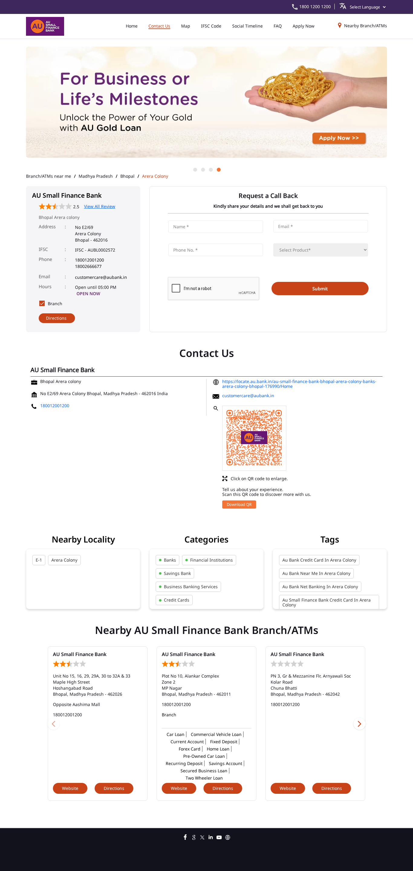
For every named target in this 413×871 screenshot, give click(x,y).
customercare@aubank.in (101, 277)
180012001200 (89, 260)
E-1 (39, 560)
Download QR (239, 504)
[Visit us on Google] (194, 836)
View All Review (99, 206)
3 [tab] (210, 169)
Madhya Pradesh (96, 176)
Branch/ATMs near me (48, 176)
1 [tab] (194, 169)
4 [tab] (218, 169)
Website (70, 788)
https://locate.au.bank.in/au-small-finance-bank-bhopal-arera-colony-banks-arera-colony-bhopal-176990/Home (299, 383)
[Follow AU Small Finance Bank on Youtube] (219, 836)
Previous (53, 723)
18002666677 (88, 266)
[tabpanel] (206, 103)
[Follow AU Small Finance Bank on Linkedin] (211, 836)
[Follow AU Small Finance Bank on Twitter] (202, 836)
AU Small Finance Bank (79, 654)
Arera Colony (64, 560)
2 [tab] (202, 169)
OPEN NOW (88, 293)
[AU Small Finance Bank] (45, 26)
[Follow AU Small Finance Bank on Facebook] (185, 836)
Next (359, 723)
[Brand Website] (227, 836)
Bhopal (127, 176)
